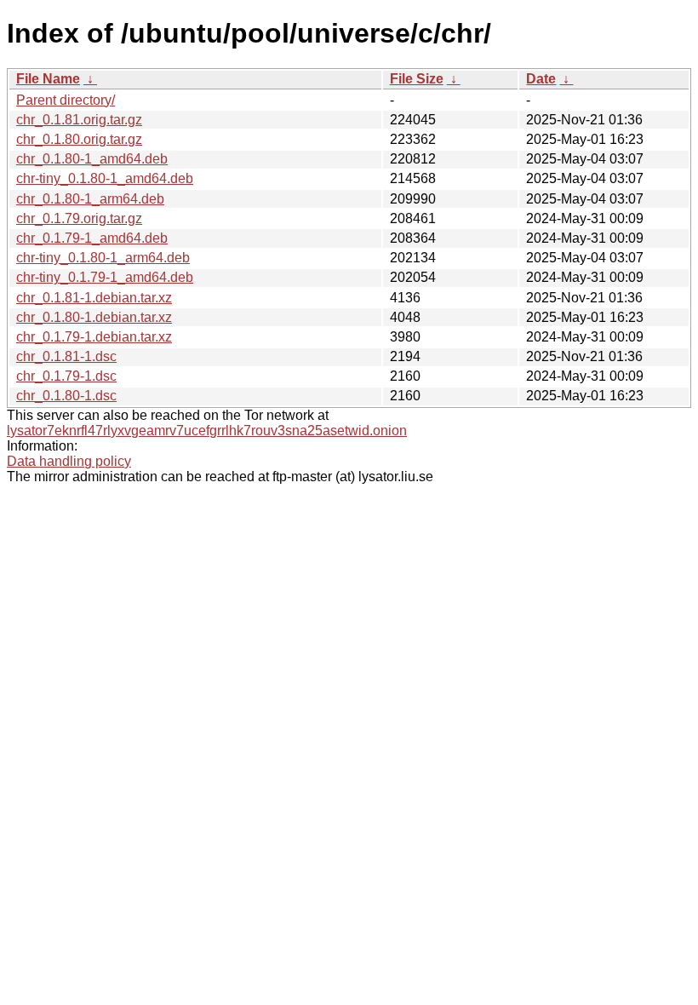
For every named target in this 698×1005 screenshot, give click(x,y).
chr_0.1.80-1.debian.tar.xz (94, 317)
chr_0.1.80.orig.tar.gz (79, 139)
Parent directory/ (65, 100)
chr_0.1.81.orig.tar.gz (79, 119)
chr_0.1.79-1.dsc (66, 376)
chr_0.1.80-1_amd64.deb (92, 159)
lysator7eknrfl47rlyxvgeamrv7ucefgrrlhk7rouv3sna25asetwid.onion (207, 430)
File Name (48, 79)
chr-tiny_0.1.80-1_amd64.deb (104, 178)
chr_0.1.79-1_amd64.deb (92, 238)
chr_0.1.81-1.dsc (66, 356)
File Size (416, 79)
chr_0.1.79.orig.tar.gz (79, 218)
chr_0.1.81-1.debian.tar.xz (94, 297)
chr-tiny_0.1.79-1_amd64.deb (104, 277)
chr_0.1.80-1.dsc (66, 395)
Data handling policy (69, 461)
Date (541, 79)
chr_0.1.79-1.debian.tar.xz (94, 337)
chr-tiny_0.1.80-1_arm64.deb (103, 257)
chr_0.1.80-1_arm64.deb (90, 199)
